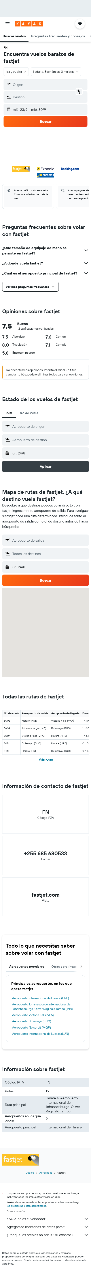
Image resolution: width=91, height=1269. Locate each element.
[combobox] (49, 426)
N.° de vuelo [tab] (29, 413)
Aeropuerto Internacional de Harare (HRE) (40, 998)
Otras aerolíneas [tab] (64, 966)
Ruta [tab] (9, 413)
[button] (7, 24)
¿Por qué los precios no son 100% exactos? (40, 1235)
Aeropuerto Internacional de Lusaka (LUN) (40, 1034)
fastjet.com (46, 894)
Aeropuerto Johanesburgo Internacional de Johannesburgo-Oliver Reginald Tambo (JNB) (42, 1006)
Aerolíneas (45, 1172)
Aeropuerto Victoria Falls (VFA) (33, 1015)
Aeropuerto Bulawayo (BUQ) (31, 1021)
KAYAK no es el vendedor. (26, 1219)
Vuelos (30, 1172)
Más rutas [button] (45, 760)
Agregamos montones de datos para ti (36, 1227)
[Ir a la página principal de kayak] (29, 23)
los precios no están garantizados (26, 1205)
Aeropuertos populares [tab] (26, 966)
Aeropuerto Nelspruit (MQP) (31, 1027)
